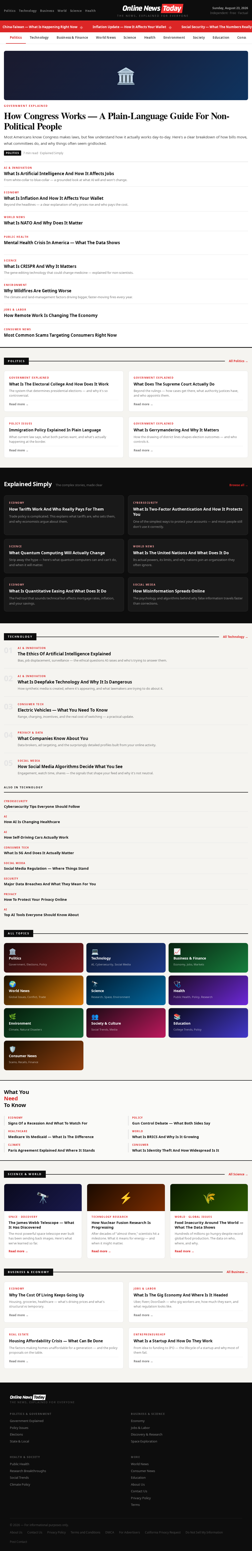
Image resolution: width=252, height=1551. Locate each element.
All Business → (237, 1272)
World (62, 11)
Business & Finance (72, 37)
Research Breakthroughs (28, 1471)
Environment (174, 37)
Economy (138, 1421)
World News (106, 37)
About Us (138, 1484)
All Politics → (238, 361)
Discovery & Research (146, 1434)
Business (47, 11)
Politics (10, 11)
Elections (16, 1434)
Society (199, 37)
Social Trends (19, 1477)
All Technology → (235, 637)
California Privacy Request (163, 1532)
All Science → (238, 1174)
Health (90, 11)
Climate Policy (20, 1484)
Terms (135, 1504)
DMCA (109, 1532)
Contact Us (139, 1491)
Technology (28, 11)
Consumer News (143, 1471)
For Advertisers (129, 1532)
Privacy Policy (141, 1498)
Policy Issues (19, 1427)
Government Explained (27, 1421)
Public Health (19, 1464)
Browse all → (238, 485)
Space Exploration (144, 1441)
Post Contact (18, 1542)
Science (76, 11)
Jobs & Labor (140, 1427)
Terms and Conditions (85, 1532)
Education (221, 37)
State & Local (19, 1441)
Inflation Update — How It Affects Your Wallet (115, 27)
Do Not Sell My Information (204, 1532)
